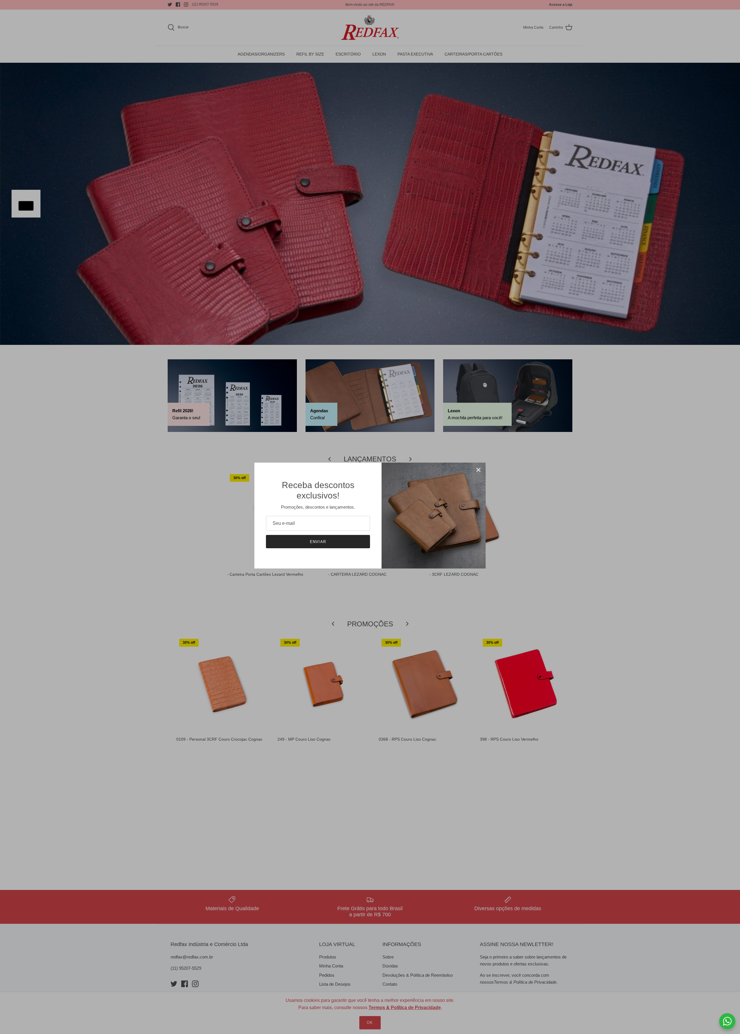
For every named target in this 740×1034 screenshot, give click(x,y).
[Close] (478, 469)
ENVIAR (318, 542)
